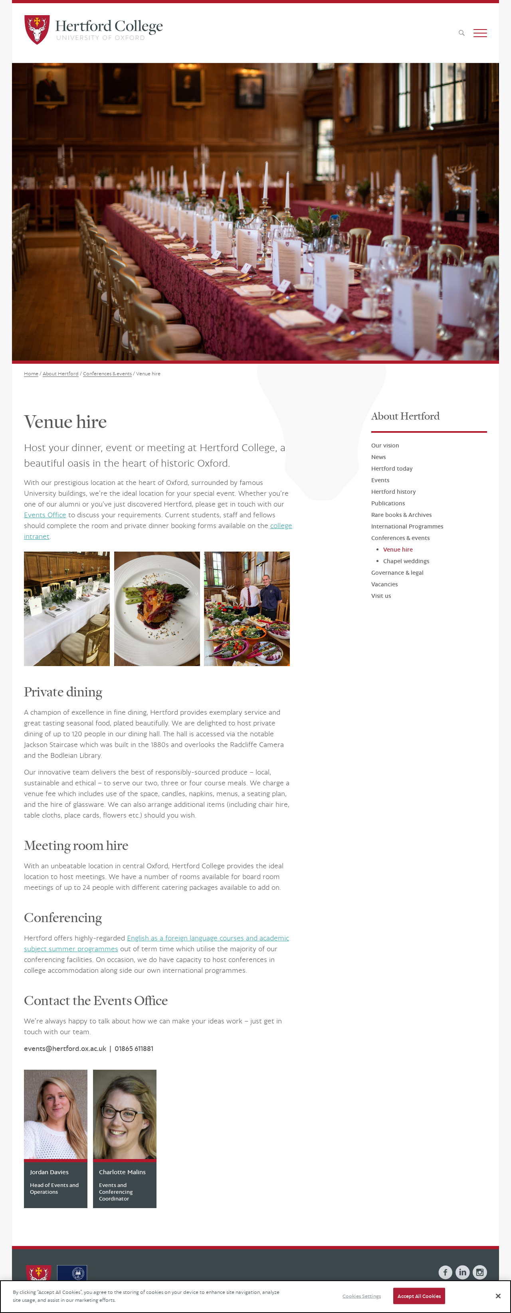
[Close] (498, 1296)
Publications (388, 503)
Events (380, 480)
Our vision (385, 445)
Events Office (45, 515)
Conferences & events (400, 538)
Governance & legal (397, 573)
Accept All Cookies (419, 1296)
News (378, 457)
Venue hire (398, 549)
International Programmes (407, 526)
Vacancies (384, 584)
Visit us (381, 596)
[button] (480, 33)
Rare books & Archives (401, 515)
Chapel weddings (406, 561)
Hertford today (391, 468)
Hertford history (393, 492)
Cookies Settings (362, 1296)
